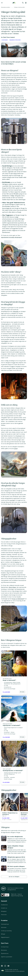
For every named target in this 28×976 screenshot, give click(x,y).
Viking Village (12, 587)
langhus (17, 562)
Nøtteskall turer (5, 924)
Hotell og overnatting (6, 930)
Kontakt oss (4, 908)
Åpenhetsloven (4, 953)
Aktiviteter (3, 927)
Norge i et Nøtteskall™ (18, 598)
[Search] (23, 3)
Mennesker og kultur (5, 7)
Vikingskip (16, 311)
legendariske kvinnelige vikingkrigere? (11, 237)
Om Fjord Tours (4, 946)
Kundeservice (4, 904)
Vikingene (4, 73)
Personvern (4, 914)
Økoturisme (4, 950)
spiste (15, 448)
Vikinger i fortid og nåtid (19, 7)
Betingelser (4, 911)
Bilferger (3, 934)
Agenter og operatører (6, 956)
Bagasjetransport (5, 937)
